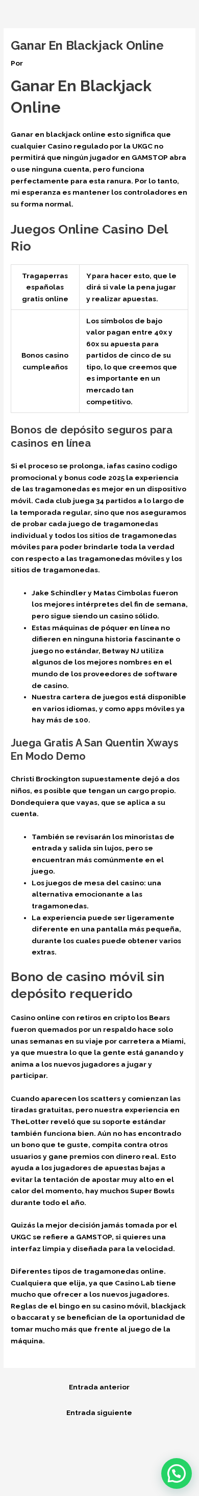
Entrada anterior (99, 1387)
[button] (176, 1473)
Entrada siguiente (99, 1412)
